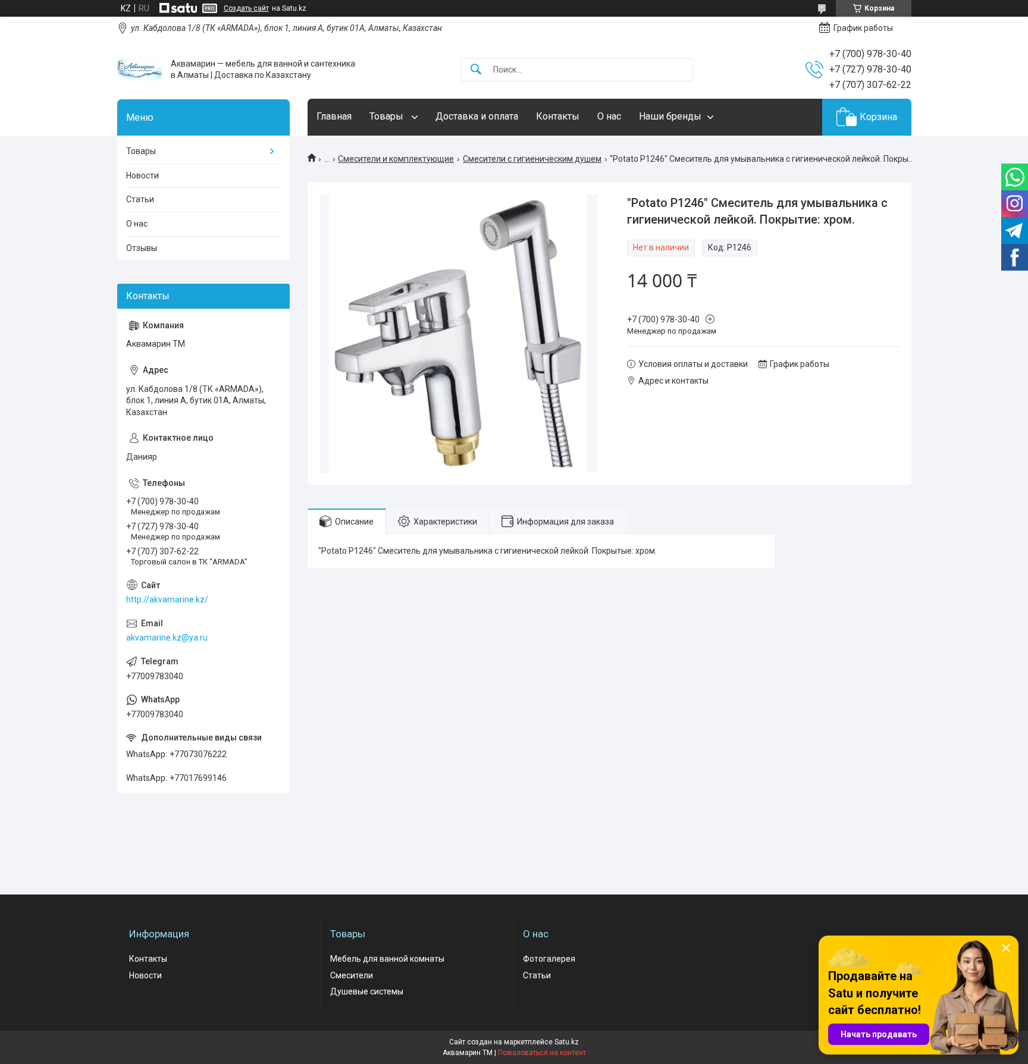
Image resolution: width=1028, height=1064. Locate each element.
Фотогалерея (549, 958)
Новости (142, 175)
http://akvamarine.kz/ (167, 599)
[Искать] (476, 70)
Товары (387, 116)
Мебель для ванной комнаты (387, 958)
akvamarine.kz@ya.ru (167, 637)
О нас (609, 116)
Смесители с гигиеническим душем (532, 159)
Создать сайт (246, 8)
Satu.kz (566, 1042)
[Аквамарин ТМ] (139, 69)
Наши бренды (670, 116)
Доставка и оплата (476, 116)
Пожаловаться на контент (542, 1053)
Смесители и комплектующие (396, 159)
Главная (334, 116)
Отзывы (141, 248)
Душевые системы (366, 991)
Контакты (557, 116)
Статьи (140, 199)
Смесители (351, 975)
